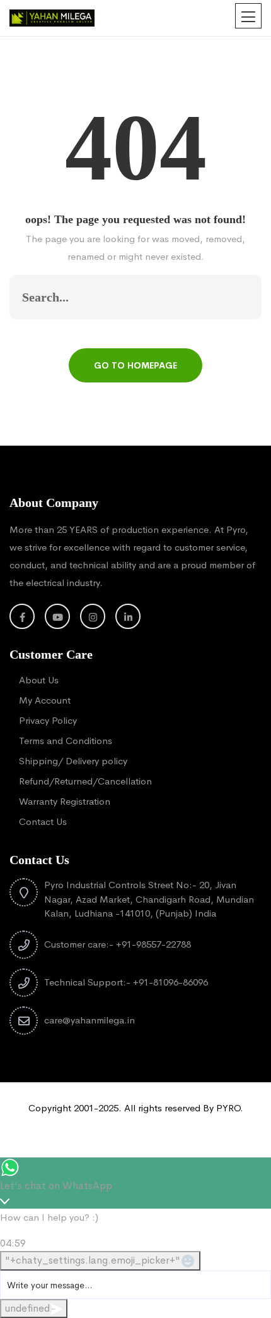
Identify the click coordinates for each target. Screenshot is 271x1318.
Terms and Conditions (65, 741)
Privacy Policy (48, 720)
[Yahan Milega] (52, 16)
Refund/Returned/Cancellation (85, 781)
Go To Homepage (135, 365)
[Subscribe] (239, 297)
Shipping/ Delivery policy (73, 761)
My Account (45, 700)
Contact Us (43, 821)
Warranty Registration (64, 801)
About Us (39, 680)
